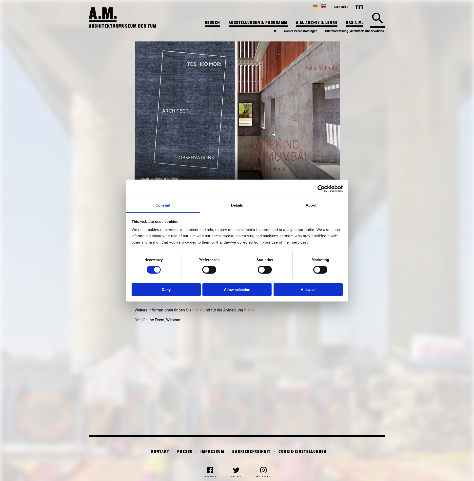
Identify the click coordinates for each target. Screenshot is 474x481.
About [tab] (311, 205)
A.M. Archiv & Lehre (317, 23)
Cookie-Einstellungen (302, 452)
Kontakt (341, 7)
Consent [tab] (163, 205)
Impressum (212, 452)
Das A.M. (354, 23)
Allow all (308, 289)
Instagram (263, 477)
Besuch (212, 23)
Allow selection (237, 289)
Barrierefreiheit (251, 452)
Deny (166, 289)
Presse (185, 452)
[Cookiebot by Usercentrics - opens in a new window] (321, 188)
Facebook (210, 477)
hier (195, 310)
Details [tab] (237, 205)
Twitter (236, 477)
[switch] (209, 269)
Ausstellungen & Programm (258, 23)
